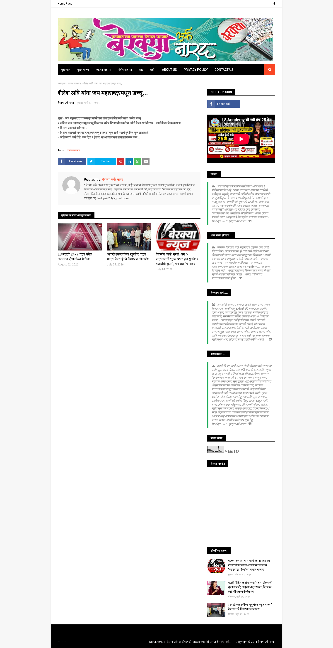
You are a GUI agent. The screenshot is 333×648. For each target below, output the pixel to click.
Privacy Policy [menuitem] (196, 69)
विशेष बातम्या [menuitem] (125, 69)
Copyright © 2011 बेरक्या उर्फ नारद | (255, 641)
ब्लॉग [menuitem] (152, 69)
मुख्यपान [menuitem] (65, 69)
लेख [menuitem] (141, 69)
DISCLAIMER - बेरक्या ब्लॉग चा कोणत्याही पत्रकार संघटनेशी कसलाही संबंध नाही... (190, 641)
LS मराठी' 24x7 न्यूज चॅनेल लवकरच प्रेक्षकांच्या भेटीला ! (75, 256)
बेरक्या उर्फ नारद (66, 102)
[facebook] (273, 3)
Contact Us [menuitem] (224, 69)
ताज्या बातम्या (74, 83)
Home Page (65, 3)
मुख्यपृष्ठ (61, 83)
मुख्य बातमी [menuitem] (83, 69)
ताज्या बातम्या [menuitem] (103, 69)
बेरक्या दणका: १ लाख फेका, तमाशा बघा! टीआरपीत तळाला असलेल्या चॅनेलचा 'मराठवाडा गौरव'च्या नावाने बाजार (249, 565)
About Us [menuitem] (169, 69)
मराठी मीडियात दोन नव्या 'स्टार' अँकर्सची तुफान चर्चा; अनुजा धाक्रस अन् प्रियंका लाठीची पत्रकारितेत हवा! (250, 587)
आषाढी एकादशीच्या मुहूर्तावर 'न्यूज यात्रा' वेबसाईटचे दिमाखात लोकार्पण (128, 256)
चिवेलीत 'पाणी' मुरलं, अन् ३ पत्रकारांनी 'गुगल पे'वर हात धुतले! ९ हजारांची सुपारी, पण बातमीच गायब (177, 259)
